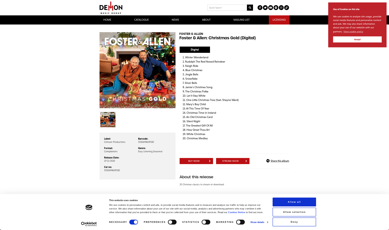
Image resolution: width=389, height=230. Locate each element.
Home (107, 19)
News (175, 19)
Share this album (280, 160)
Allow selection (294, 212)
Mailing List (242, 19)
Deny (294, 222)
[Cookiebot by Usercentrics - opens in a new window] (89, 224)
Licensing (279, 19)
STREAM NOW (230, 161)
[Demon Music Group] (111, 8)
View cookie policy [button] (353, 31)
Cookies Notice (236, 212)
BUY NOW (194, 161)
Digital (195, 49)
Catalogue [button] (141, 19)
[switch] (172, 222)
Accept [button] (357, 39)
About (206, 19)
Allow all (294, 202)
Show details (257, 222)
